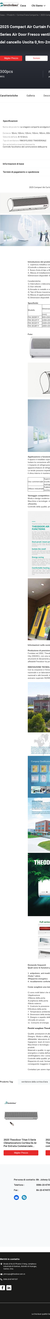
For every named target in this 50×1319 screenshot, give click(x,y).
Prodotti (11, 15)
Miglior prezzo (11, 58)
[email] (16, 1197)
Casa (2, 15)
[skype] (24, 1197)
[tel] (31, 1197)
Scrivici (36, 58)
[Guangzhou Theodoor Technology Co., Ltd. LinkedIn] (8, 1287)
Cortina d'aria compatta (27, 15)
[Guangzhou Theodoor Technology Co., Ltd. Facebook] (2, 1287)
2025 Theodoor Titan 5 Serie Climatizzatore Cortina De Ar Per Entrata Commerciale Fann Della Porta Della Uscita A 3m (20, 1146)
